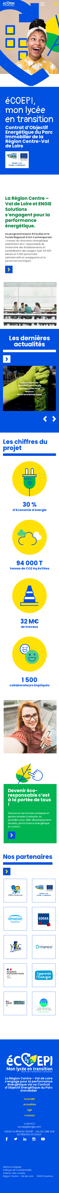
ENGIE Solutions (45, 1176)
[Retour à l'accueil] (8, 5)
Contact (29, 1115)
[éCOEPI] (29, 1061)
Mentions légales (12, 1166)
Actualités (29, 1104)
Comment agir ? (11, 835)
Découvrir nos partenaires (6, 871)
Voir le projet (9, 269)
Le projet (29, 1099)
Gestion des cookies (14, 1173)
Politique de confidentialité (17, 1170)
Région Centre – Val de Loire (18, 1176)
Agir (29, 1110)
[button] (45, 419)
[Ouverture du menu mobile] (42, 4)
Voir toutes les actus (6, 359)
